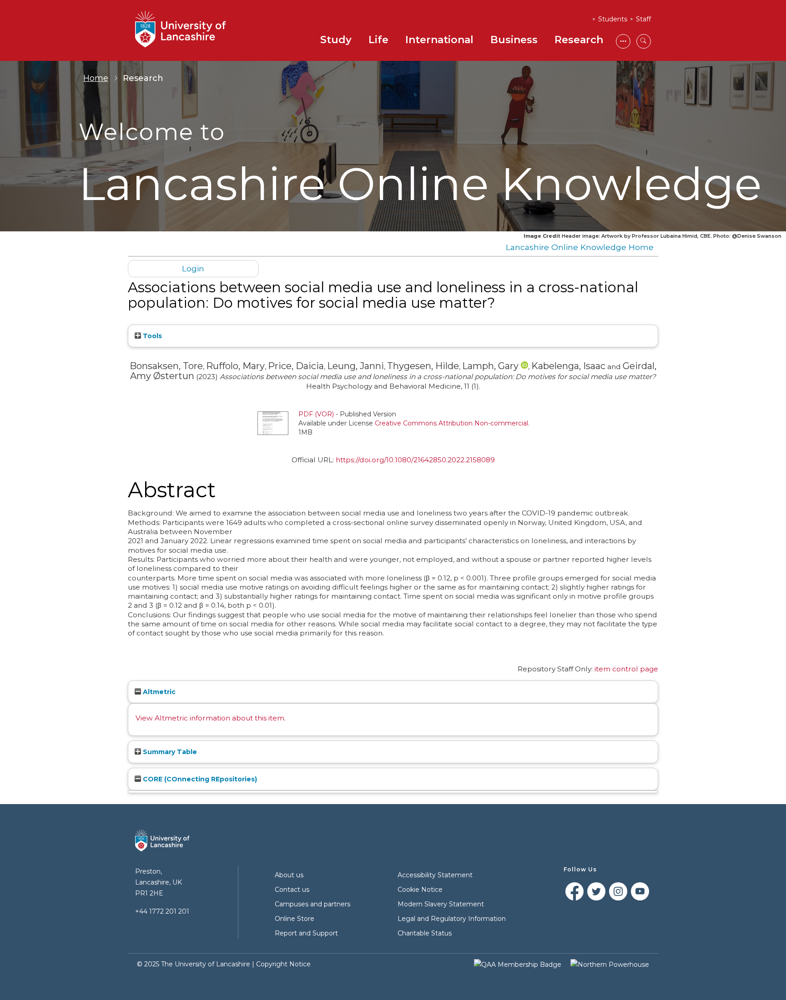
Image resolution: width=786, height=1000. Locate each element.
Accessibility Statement (435, 875)
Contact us (292, 889)
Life (378, 40)
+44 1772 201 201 (162, 911)
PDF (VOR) (316, 414)
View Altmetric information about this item (210, 718)
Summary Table (169, 752)
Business (514, 40)
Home (95, 78)
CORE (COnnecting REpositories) (199, 779)
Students (612, 19)
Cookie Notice (420, 889)
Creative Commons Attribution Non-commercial (451, 423)
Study (336, 40)
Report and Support (306, 933)
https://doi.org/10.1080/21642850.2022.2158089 (415, 459)
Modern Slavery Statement (441, 904)
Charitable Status (425, 933)
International (439, 40)
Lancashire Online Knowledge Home (580, 247)
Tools (151, 336)
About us (289, 875)
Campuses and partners (312, 904)
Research (578, 40)
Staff (643, 19)
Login (193, 268)
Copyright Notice (283, 964)
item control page (626, 669)
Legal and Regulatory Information (452, 919)
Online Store (294, 919)
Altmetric (158, 692)
